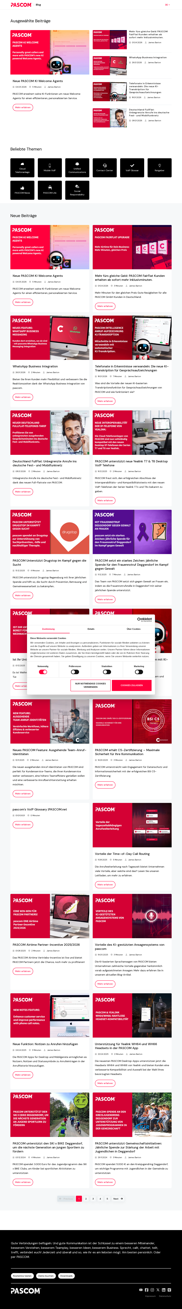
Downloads (66, 1275)
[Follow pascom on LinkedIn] (163, 1290)
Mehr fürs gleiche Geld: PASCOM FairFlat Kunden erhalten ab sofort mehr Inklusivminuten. (148, 34)
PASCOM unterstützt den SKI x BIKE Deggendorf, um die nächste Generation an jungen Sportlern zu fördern (48, 1147)
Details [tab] (91, 629)
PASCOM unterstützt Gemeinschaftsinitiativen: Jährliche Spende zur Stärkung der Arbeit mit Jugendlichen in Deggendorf (128, 1147)
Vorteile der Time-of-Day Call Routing (122, 854)
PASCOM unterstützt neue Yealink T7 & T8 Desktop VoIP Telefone (131, 463)
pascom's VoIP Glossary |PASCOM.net (40, 809)
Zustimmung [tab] (48, 629)
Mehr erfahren (23, 107)
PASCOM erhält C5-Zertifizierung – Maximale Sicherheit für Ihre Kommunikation (127, 752)
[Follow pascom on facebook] (146, 1290)
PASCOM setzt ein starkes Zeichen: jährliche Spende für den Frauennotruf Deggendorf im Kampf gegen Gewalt (131, 565)
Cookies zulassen (132, 685)
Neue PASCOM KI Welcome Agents (38, 81)
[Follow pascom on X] (158, 1290)
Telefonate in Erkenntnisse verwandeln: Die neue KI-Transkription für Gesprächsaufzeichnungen (145, 88)
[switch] (75, 672)
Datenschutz (165, 1296)
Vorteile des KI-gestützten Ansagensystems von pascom (129, 947)
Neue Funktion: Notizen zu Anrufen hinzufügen (45, 1044)
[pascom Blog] (21, 5)
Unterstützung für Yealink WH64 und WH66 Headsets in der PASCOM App (126, 1046)
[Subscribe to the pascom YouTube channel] (141, 1290)
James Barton (54, 87)
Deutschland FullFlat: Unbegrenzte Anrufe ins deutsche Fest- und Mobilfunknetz (149, 112)
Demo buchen (46, 1275)
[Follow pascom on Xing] (169, 1290)
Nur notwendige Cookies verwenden (90, 685)
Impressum (150, 1296)
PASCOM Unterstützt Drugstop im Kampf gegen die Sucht (49, 563)
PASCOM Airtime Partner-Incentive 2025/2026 (46, 945)
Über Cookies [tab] (133, 629)
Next (115, 1198)
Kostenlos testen (22, 1275)
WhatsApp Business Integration (148, 57)
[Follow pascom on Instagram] (152, 1290)
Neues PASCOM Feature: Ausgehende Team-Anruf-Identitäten (49, 752)
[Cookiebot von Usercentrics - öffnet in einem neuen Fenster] (139, 620)
